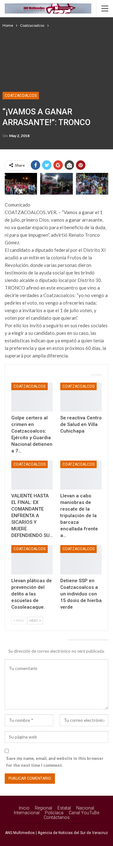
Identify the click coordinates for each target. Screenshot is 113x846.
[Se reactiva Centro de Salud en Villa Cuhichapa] (81, 397)
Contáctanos (57, 817)
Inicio (24, 807)
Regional (43, 807)
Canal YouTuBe (84, 812)
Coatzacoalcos (21, 95)
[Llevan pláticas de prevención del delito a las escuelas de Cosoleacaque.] (32, 559)
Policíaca (54, 812)
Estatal (64, 807)
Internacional (27, 812)
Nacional (85, 807)
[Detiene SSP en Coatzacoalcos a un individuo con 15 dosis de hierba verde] (81, 559)
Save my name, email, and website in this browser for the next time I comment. (55, 762)
